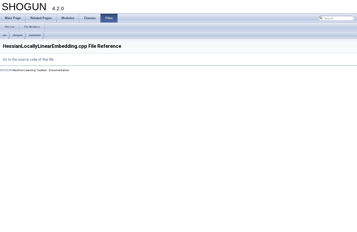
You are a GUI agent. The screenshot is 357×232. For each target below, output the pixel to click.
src (5, 35)
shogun (18, 35)
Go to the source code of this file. (28, 59)
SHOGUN (6, 70)
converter (35, 35)
